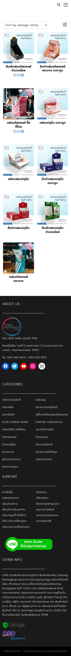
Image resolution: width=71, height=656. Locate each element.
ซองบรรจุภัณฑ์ (44, 444)
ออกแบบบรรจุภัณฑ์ (47, 407)
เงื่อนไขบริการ (10, 503)
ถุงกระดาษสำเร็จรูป (46, 452)
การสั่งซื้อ (7, 492)
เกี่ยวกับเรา (42, 498)
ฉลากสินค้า (8, 414)
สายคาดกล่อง (10, 467)
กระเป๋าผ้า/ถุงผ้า (45, 429)
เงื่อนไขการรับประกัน (13, 509)
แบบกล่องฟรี (43, 521)
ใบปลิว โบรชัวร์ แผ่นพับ (15, 422)
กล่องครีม (8, 407)
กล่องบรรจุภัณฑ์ (11, 400)
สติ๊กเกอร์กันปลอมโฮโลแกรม (52, 414)
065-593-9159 (38, 357)
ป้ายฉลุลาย (42, 437)
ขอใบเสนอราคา (10, 498)
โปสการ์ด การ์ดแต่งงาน (49, 422)
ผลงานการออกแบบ (47, 515)
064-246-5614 (16, 357)
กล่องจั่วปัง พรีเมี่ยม (14, 429)
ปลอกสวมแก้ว (44, 459)
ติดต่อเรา (41, 492)
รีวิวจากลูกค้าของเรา (47, 503)
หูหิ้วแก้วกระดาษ (11, 459)
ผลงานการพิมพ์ (45, 509)
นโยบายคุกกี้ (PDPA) (14, 515)
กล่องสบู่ (41, 400)
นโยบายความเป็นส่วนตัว (16, 526)
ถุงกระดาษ (8, 452)
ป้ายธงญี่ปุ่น (9, 444)
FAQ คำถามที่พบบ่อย (14, 521)
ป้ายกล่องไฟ (9, 437)
